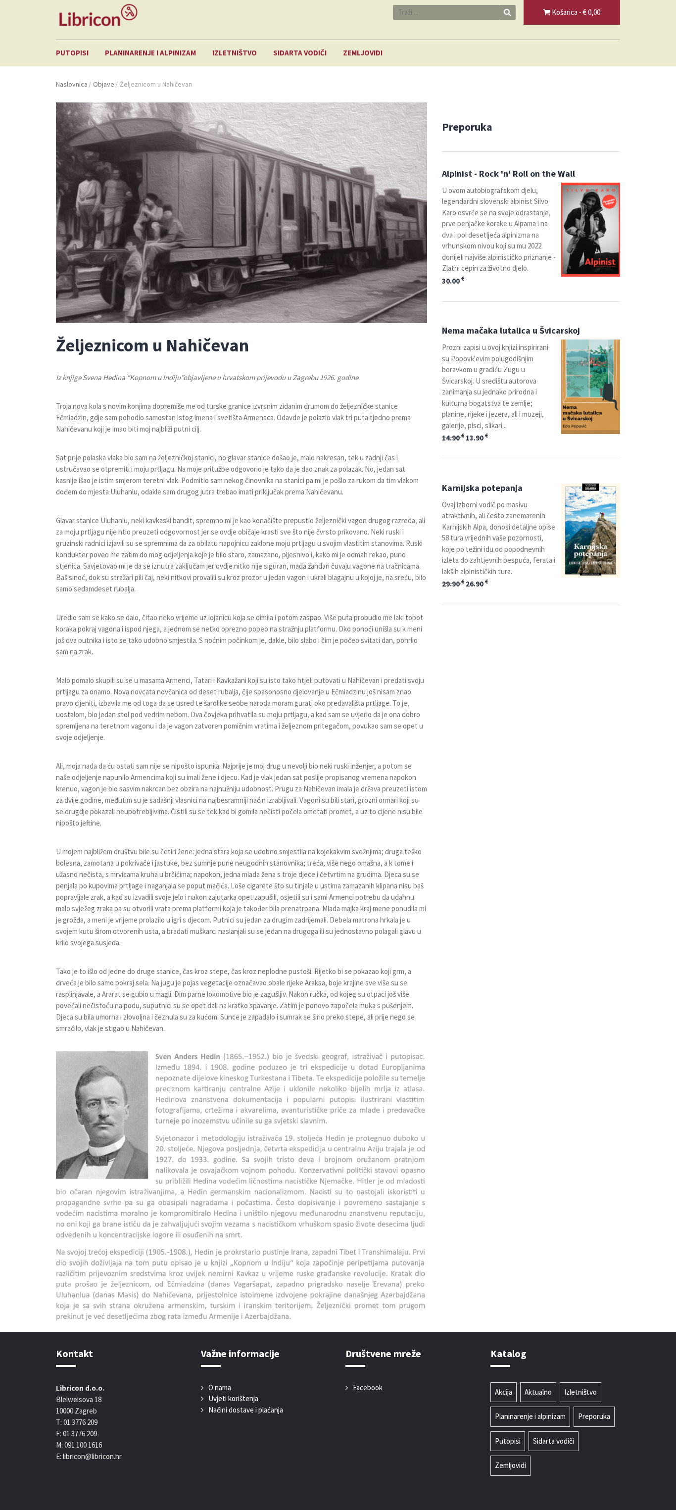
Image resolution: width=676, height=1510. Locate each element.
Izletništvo (234, 52)
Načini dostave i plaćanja (245, 1409)
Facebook (368, 1387)
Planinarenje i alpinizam (150, 52)
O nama (219, 1387)
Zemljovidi (363, 52)
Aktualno (538, 1392)
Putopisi (72, 52)
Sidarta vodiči (300, 52)
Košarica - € (575, 12)
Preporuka (594, 1416)
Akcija (503, 1392)
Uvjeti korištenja (233, 1398)
